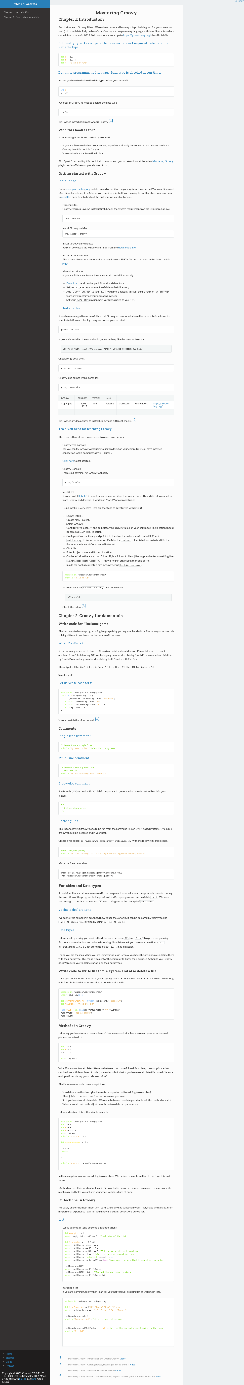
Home (9, 1353)
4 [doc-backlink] (97, 719)
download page (127, 247)
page (65, 263)
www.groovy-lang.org (77, 188)
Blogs (9, 1361)
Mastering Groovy (162, 161)
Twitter (10, 1365)
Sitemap (10, 1357)
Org (34, 1378)
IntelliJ (83, 495)
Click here (68, 460)
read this (66, 196)
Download (72, 283)
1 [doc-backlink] (111, 120)
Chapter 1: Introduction (16, 12)
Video (123, 1358)
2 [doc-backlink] (134, 420)
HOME (241, 1)
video (158, 1376)
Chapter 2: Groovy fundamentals (21, 17)
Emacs (22, 1378)
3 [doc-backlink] (84, 606)
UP (236, 1)
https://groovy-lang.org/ (137, 35)
